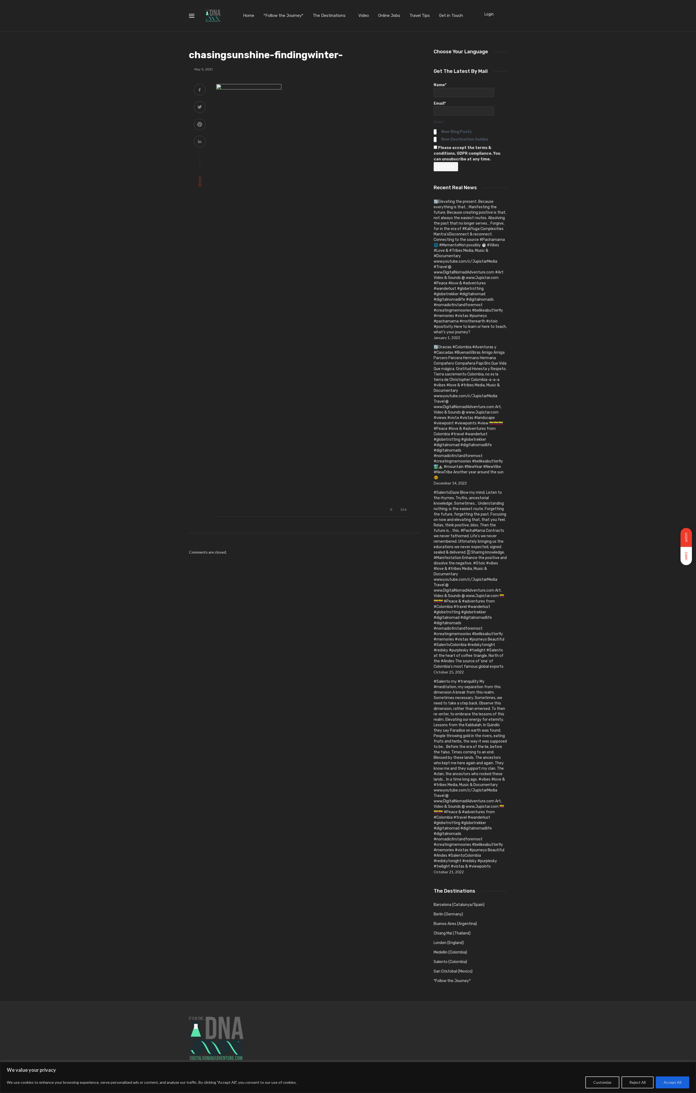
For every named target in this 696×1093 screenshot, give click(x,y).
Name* (440, 85)
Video (363, 15)
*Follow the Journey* (283, 15)
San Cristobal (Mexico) (453, 971)
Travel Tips (419, 15)
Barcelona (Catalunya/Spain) (459, 904)
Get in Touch (451, 15)
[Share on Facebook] (200, 90)
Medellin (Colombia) (450, 952)
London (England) (449, 942)
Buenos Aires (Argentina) (455, 923)
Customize (602, 1082)
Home (248, 15)
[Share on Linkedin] (200, 142)
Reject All (637, 1082)
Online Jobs (389, 15)
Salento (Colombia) (450, 962)
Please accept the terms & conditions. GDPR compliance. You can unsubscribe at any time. (467, 153)
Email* (440, 103)
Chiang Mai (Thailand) (452, 933)
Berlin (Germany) (448, 914)
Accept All (672, 1082)
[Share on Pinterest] (200, 125)
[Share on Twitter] (200, 107)
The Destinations (329, 15)
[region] (348, 1077)
